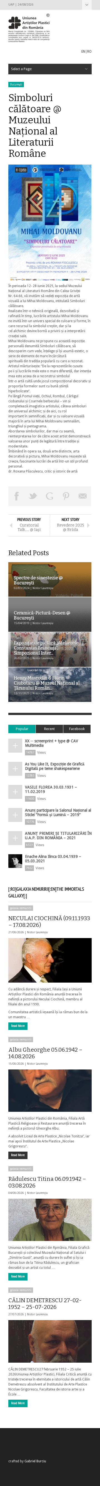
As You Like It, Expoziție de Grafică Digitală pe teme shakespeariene (54, 766)
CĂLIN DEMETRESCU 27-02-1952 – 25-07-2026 (45, 1303)
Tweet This (33, 496)
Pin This (66, 496)
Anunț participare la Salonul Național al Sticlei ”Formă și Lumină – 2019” (58, 812)
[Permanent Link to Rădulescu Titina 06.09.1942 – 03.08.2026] (50, 1220)
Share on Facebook (16, 496)
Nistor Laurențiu (37, 932)
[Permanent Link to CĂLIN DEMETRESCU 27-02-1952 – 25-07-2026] (50, 1341)
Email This (82, 496)
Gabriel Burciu (35, 1461)
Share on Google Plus (49, 496)
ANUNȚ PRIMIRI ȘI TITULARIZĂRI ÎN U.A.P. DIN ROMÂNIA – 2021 (58, 835)
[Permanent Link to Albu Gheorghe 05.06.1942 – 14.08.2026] (50, 1090)
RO (89, 51)
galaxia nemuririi (20, 908)
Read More (18, 1025)
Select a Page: (87, 5)
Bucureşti (16, 84)
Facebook (77, 729)
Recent (49, 729)
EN (83, 51)
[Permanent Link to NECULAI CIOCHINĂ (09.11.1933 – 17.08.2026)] (50, 960)
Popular (22, 729)
